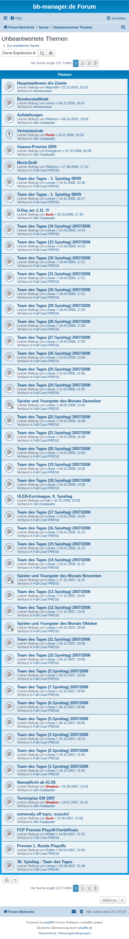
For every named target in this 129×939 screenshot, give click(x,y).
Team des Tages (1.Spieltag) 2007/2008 (52, 766)
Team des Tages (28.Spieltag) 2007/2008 (53, 321)
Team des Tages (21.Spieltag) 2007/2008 (53, 433)
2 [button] (82, 63)
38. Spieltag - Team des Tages (44, 862)
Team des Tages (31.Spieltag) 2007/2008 (53, 274)
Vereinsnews (42, 91)
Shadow (52, 786)
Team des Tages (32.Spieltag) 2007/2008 (53, 258)
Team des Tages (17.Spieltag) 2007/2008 (53, 512)
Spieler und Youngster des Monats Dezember (59, 401)
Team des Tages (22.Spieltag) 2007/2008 (53, 417)
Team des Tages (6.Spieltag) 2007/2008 (52, 703)
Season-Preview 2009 (36, 147)
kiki (48, 500)
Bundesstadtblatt (32, 99)
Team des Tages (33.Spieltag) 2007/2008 (53, 242)
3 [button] (89, 63)
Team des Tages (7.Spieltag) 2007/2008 (52, 687)
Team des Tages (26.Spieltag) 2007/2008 (53, 353)
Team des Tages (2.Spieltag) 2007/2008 (52, 750)
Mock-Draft (27, 162)
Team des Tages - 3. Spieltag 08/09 (49, 178)
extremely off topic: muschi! (43, 814)
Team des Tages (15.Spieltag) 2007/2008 (53, 544)
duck (49, 214)
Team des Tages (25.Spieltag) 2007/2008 (53, 369)
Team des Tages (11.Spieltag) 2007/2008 (53, 639)
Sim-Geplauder (44, 122)
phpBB (48, 922)
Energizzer (54, 151)
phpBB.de (85, 927)
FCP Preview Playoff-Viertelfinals (47, 830)
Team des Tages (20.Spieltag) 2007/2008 (53, 448)
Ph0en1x (52, 119)
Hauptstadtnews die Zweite (42, 83)
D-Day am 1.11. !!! (33, 210)
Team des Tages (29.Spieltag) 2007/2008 (53, 305)
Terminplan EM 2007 (36, 798)
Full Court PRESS (46, 170)
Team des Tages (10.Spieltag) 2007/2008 (53, 655)
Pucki (50, 135)
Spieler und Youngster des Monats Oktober (57, 623)
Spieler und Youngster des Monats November (59, 576)
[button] (96, 63)
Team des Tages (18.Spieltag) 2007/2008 (53, 480)
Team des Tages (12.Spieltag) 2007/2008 (53, 607)
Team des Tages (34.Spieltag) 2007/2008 (53, 226)
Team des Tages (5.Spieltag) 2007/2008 (52, 719)
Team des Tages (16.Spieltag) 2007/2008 (53, 528)
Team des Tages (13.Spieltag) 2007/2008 (53, 591)
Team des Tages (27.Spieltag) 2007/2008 (53, 337)
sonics (50, 103)
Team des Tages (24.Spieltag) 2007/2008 (53, 385)
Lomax (51, 182)
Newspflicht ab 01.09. (36, 782)
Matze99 (52, 87)
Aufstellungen (30, 115)
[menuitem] (16, 18)
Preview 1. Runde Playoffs (41, 846)
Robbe (50, 834)
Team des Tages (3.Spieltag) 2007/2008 (52, 734)
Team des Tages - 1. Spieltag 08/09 (49, 194)
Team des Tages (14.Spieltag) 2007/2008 (53, 560)
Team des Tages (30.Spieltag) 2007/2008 (53, 290)
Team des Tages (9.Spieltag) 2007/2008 (52, 671)
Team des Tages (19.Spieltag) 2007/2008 (53, 464)
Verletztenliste (30, 131)
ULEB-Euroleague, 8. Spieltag (44, 496)
